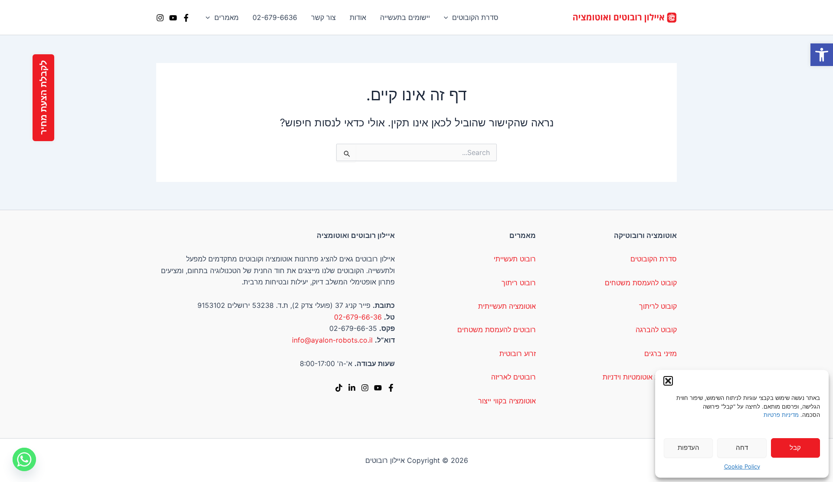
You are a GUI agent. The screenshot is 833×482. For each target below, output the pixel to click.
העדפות (688, 447)
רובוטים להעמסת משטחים (496, 329)
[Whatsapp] (24, 459)
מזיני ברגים (660, 353)
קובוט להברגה (656, 329)
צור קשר (323, 17)
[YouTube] (173, 18)
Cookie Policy (742, 466)
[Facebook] (186, 18)
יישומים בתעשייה (405, 17)
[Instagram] (160, 18)
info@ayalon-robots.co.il (332, 340)
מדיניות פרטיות (781, 414)
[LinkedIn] (352, 388)
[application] (448, 17)
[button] (821, 54)
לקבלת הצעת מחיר (43, 98)
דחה (742, 447)
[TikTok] (339, 388)
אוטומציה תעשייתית (507, 306)
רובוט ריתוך (519, 282)
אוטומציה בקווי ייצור (507, 400)
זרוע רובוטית (517, 353)
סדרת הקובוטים (475, 17)
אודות (358, 17)
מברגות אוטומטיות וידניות (640, 377)
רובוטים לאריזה (513, 377)
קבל (795, 447)
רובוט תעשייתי (515, 258)
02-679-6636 (275, 17)
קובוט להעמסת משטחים (641, 282)
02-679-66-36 (358, 317)
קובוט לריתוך (658, 306)
